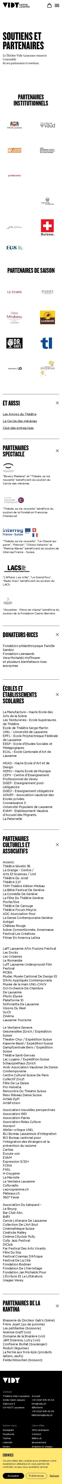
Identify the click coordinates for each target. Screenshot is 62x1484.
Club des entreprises (18, 428)
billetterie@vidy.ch (42, 1415)
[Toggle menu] (57, 5)
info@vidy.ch (39, 1403)
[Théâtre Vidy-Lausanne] (16, 5)
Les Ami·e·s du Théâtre (19, 414)
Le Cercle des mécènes (20, 421)
